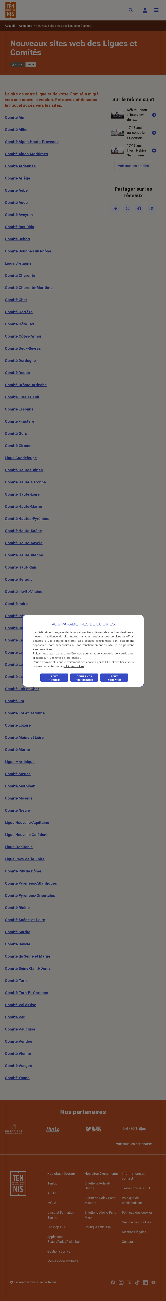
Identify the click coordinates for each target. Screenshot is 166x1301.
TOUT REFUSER (54, 678)
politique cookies (73, 666)
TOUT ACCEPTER (114, 678)
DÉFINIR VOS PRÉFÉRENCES (84, 678)
